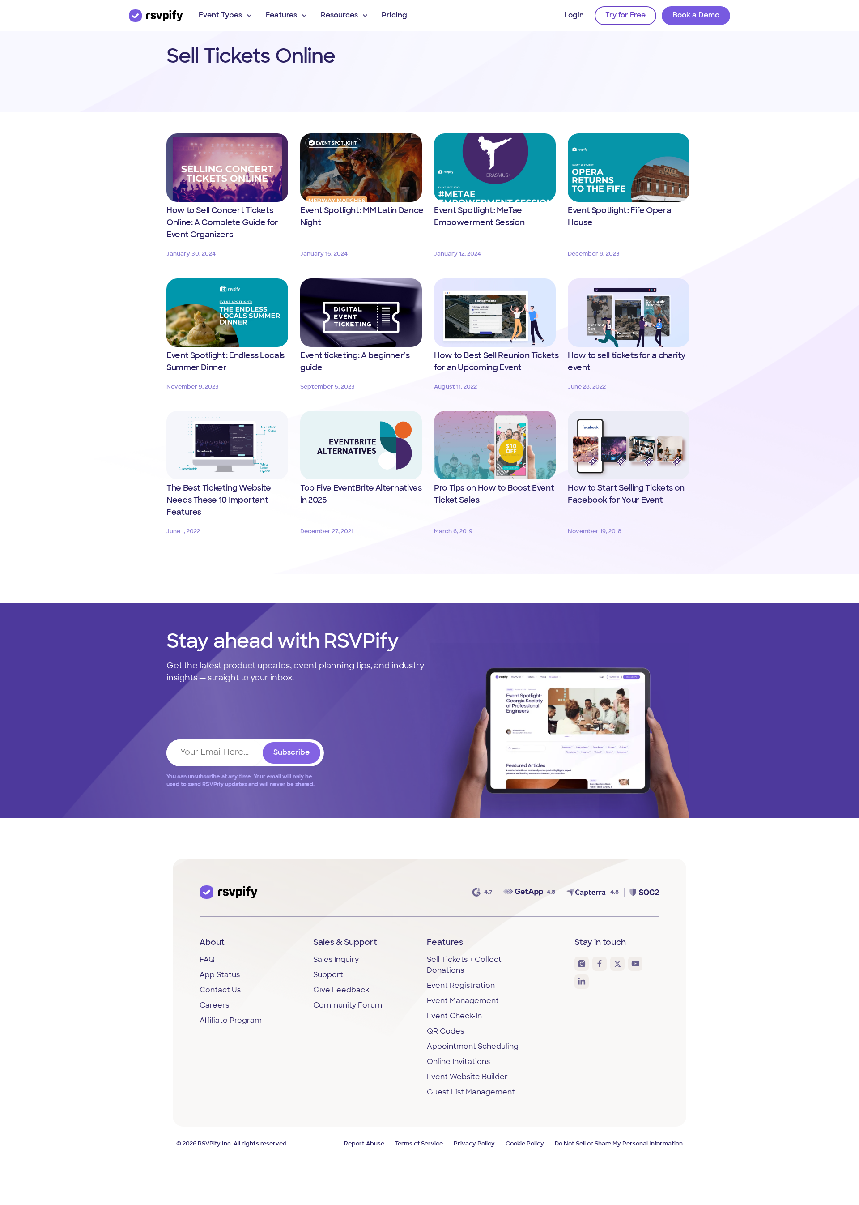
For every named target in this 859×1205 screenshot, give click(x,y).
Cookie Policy (525, 1144)
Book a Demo (695, 15)
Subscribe (291, 752)
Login (574, 15)
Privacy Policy (474, 1144)
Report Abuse (364, 1144)
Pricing (394, 15)
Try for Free (625, 15)
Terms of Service (419, 1144)
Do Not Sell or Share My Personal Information (619, 1144)
